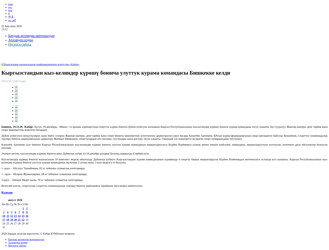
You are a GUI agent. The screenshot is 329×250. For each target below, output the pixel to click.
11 (8, 216)
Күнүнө (7, 192)
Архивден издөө (20, 40)
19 (11, 219)
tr (9, 13)
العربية (12, 20)
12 (11, 216)
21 (19, 219)
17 (3, 219)
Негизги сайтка (19, 44)
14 (19, 216)
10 (3, 216)
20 (15, 219)
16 (27, 216)
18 (7, 219)
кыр (10, 4)
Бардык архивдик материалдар (31, 36)
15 (23, 216)
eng (10, 10)
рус (10, 7)
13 (15, 216)
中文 (11, 16)
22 (23, 219)
